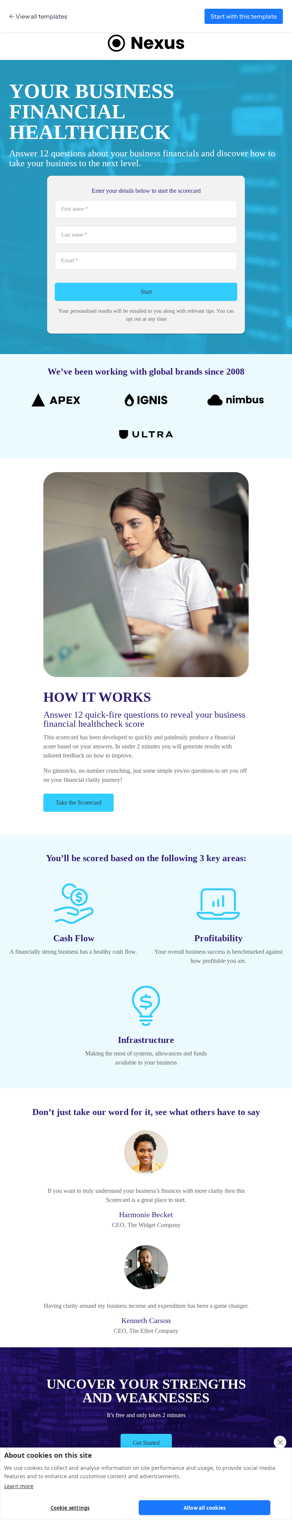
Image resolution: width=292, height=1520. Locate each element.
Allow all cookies (204, 1507)
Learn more (18, 1486)
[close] (280, 1442)
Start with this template (244, 16)
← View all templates (38, 16)
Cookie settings (70, 1507)
